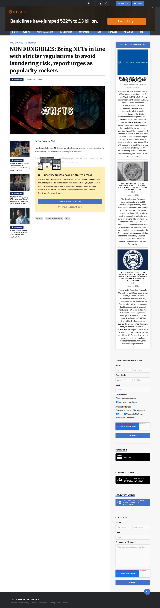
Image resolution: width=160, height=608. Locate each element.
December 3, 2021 (34, 79)
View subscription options (70, 201)
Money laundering (54, 218)
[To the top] (147, 592)
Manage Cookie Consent (59, 603)
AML (12, 43)
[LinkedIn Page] (89, 3)
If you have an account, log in (70, 207)
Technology (29, 43)
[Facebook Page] (100, 3)
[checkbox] (133, 400)
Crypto (18, 43)
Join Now (124, 3)
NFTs (68, 218)
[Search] (106, 3)
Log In (139, 3)
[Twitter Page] (95, 3)
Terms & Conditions (39, 603)
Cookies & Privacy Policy (19, 603)
